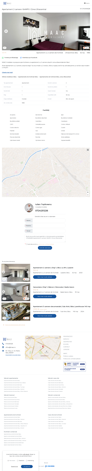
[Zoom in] (88, 192)
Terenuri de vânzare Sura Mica (11, 399)
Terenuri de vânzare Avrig (10, 408)
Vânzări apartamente (11, 378)
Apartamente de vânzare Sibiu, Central (14, 389)
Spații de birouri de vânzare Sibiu (56, 399)
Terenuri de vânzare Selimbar (11, 401)
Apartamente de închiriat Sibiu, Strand (14, 428)
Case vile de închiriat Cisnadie (55, 428)
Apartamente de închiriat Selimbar (13, 421)
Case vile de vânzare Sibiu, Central (57, 387)
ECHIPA (65, 344)
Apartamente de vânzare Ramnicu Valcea (15, 382)
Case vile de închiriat (55, 415)
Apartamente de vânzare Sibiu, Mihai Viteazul (16, 391)
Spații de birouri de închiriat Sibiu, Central (14, 438)
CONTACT (66, 347)
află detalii (26, 454)
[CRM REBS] (49, 466)
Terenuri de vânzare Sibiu (10, 397)
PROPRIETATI (68, 336)
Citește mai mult (7, 72)
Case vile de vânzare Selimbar (55, 382)
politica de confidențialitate (46, 244)
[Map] (46, 172)
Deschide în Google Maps (13, 355)
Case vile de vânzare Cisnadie (55, 389)
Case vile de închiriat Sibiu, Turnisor (57, 423)
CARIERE (66, 349)
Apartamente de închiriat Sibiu (28, 76)
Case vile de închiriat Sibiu (54, 417)
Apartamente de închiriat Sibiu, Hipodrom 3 (15, 425)
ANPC (65, 353)
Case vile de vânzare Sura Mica (56, 385)
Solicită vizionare (45, 248)
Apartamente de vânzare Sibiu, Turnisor (14, 387)
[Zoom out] (88, 195)
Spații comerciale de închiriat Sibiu (13, 436)
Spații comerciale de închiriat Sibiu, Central (15, 440)
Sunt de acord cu (40, 244)
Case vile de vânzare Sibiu (54, 380)
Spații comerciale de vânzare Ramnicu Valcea (59, 406)
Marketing (31, 460)
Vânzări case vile (53, 378)
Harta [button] (86, 47)
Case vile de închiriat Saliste (55, 425)
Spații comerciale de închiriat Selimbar (14, 442)
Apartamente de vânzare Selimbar (13, 385)
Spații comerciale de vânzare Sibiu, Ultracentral (60, 404)
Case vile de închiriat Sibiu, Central (57, 419)
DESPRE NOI (67, 341)
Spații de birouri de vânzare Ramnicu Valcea (59, 408)
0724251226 (41, 210)
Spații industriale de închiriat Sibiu (12, 444)
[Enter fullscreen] (88, 150)
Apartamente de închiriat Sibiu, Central (14, 419)
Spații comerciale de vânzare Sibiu (57, 397)
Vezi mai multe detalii (44, 277)
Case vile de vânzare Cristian (55, 391)
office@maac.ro (11, 347)
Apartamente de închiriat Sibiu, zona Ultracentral (55, 76)
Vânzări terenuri (9, 395)
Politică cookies (68, 356)
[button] (6, 31)
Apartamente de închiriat (12, 415)
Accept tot (27, 466)
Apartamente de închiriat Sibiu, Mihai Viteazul (16, 423)
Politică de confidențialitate (71, 359)
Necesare (12, 460)
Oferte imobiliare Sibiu (9, 76)
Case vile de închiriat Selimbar (55, 421)
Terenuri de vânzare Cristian (11, 406)
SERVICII (66, 339)
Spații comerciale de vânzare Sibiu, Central (59, 401)
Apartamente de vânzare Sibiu (12, 380)
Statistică (21, 460)
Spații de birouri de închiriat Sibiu (12, 434)
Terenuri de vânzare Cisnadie (11, 404)
